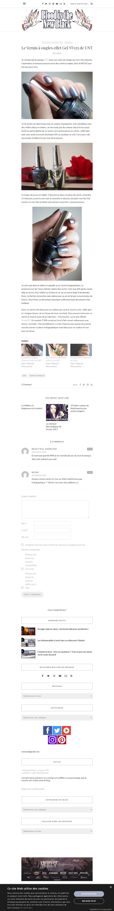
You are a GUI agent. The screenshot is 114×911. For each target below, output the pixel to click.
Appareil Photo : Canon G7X (36, 770)
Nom (23, 523)
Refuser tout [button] (89, 901)
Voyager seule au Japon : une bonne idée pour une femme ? (63, 629)
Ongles (68, 42)
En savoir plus (26, 907)
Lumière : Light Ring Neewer (36, 772)
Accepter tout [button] (88, 894)
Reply (90, 449)
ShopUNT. (26, 320)
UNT (46, 60)
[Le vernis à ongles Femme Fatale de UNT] (32, 350)
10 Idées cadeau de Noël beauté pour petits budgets (80, 408)
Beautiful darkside (44, 449)
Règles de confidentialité (33, 789)
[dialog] (57, 897)
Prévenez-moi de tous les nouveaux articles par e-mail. (31, 580)
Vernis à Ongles (37, 375)
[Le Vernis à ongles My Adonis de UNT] (56, 350)
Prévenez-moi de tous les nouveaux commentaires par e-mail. (31, 561)
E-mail (24, 530)
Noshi (35, 472)
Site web (24, 537)
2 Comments (26, 384)
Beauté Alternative (52, 42)
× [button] (111, 887)
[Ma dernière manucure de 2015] (81, 350)
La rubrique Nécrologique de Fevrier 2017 (53, 426)
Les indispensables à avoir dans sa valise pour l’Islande (61, 640)
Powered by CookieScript (101, 909)
